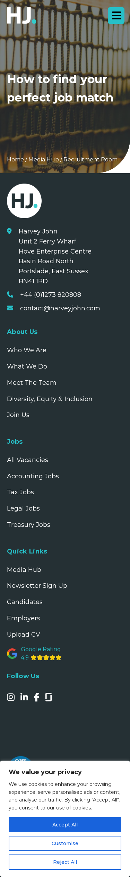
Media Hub (43, 159)
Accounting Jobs (33, 476)
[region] (65, 819)
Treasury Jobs (28, 525)
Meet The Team (32, 383)
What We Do (27, 366)
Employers (23, 618)
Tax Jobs (20, 492)
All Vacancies (27, 460)
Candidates (25, 602)
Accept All (65, 825)
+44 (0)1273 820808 (50, 295)
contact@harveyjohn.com (60, 308)
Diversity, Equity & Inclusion (50, 399)
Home (15, 159)
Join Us (18, 415)
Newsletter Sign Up (37, 586)
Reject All (65, 862)
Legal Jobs (23, 508)
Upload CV (23, 634)
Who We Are (26, 350)
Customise (65, 843)
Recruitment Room (90, 159)
